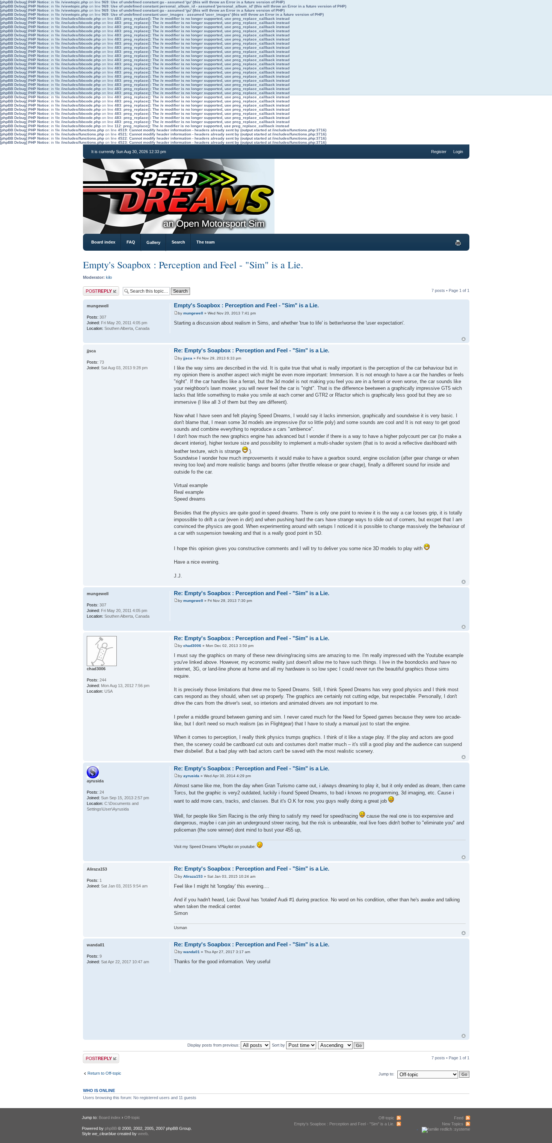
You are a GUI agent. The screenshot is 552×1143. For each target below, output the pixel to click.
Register (438, 151)
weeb (143, 1133)
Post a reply (94, 288)
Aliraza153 (193, 876)
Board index (103, 242)
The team (205, 242)
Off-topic (132, 1117)
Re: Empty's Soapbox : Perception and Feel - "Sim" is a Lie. (251, 350)
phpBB (111, 1128)
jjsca (187, 358)
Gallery (153, 242)
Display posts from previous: (214, 1045)
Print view (458, 243)
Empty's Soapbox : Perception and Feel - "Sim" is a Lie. (193, 264)
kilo (109, 277)
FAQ (131, 242)
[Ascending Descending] (341, 1045)
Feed (458, 1118)
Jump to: (386, 1074)
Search (178, 242)
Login (458, 151)
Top (464, 339)
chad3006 (192, 646)
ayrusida (191, 776)
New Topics (452, 1124)
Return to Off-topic (104, 1073)
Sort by (279, 1045)
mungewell (193, 313)
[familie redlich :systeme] (446, 1129)
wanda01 (191, 952)
